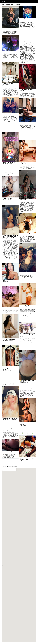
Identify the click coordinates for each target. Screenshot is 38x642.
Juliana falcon (23, 199)
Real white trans (6, 52)
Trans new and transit (8, 198)
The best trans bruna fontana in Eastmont (27, 424)
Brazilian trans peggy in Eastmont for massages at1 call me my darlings (10, 368)
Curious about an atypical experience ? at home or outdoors (27, 273)
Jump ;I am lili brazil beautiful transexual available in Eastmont (27, 306)
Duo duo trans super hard (8, 113)
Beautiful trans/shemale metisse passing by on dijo (27, 459)
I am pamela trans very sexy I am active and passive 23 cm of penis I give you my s (27, 335)
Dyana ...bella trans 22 (25, 233)
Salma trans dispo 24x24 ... (9, 451)
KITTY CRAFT (4, 1)
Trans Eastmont (6, 308)
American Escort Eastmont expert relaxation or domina (27, 19)
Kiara (4, 280)
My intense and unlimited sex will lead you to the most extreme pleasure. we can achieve (10, 236)
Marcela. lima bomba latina (9, 162)
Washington (15, 3)
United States (10, 3)
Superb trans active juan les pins (10, 418)
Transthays (22, 162)
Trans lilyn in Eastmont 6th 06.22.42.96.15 (9, 84)
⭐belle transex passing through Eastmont (27, 381)
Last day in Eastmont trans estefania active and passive (26, 123)
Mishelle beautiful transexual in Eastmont (27, 90)
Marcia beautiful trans (8, 28)
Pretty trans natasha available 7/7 (10, 339)
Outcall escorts (4, 3)
